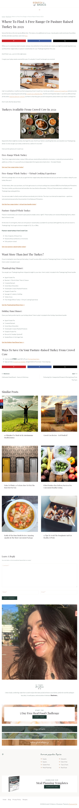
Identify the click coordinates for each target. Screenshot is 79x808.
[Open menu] (39, 10)
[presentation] (20, 414)
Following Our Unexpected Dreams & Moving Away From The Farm (60, 377)
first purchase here (33, 359)
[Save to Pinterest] (14, 41)
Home (4, 799)
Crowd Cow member (19, 362)
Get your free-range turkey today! (13, 167)
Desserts (63, 759)
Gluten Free (46, 764)
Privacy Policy (16, 799)
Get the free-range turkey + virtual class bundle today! (19, 204)
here (26, 36)
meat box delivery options (17, 96)
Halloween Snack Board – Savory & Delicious (15, 375)
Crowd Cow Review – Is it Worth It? (56, 435)
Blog (9, 799)
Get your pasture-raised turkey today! (14, 247)
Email (43, 592)
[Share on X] (65, 41)
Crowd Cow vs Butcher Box (34, 94)
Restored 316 (73, 804)
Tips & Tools (64, 764)
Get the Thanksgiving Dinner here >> (13, 305)
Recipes (25, 799)
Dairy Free (64, 762)
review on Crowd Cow (60, 91)
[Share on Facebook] (39, 41)
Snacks (45, 759)
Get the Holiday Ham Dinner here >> (13, 342)
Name (5, 592)
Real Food (64, 767)
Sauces (45, 762)
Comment (6, 565)
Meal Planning (47, 767)
